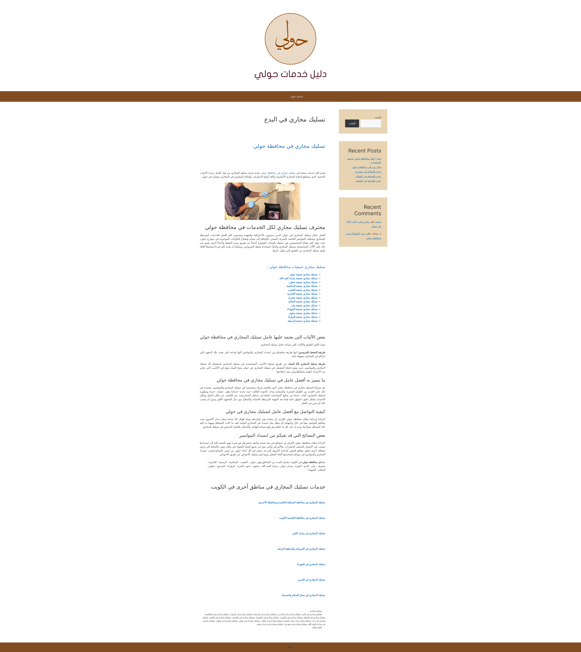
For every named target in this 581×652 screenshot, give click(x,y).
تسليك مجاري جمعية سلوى (303, 313)
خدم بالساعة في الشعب (368, 180)
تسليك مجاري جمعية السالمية (302, 285)
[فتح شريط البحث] (279, 96)
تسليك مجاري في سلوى (227, 620)
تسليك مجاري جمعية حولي (304, 274)
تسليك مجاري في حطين (271, 620)
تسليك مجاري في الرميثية (264, 614)
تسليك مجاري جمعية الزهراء (303, 316)
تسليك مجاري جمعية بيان (304, 305)
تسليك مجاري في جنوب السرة (297, 620)
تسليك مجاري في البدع (312, 614)
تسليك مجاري (316, 610)
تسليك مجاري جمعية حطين (303, 282)
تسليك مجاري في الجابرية (288, 614)
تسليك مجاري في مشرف (295, 624)
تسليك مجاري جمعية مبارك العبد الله (298, 278)
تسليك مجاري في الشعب (291, 617)
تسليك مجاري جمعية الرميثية (303, 320)
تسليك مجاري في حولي (249, 620)
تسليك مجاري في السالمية (216, 614)
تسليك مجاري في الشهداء (267, 617)
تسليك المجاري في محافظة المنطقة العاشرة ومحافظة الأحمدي (291, 502)
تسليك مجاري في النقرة (220, 617)
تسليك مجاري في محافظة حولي (289, 146)
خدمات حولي (296, 96)
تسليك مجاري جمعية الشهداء (302, 309)
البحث (378, 117)
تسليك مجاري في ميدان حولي (269, 624)
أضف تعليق (317, 627)
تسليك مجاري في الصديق (243, 617)
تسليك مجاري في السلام (314, 617)
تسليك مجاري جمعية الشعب (303, 289)
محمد (378, 221)
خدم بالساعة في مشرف (368, 171)
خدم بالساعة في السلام (368, 176)
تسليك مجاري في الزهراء (241, 614)
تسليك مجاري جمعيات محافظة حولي (297, 267)
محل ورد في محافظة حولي (366, 167)
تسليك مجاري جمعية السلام (303, 301)
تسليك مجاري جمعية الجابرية (302, 293)
